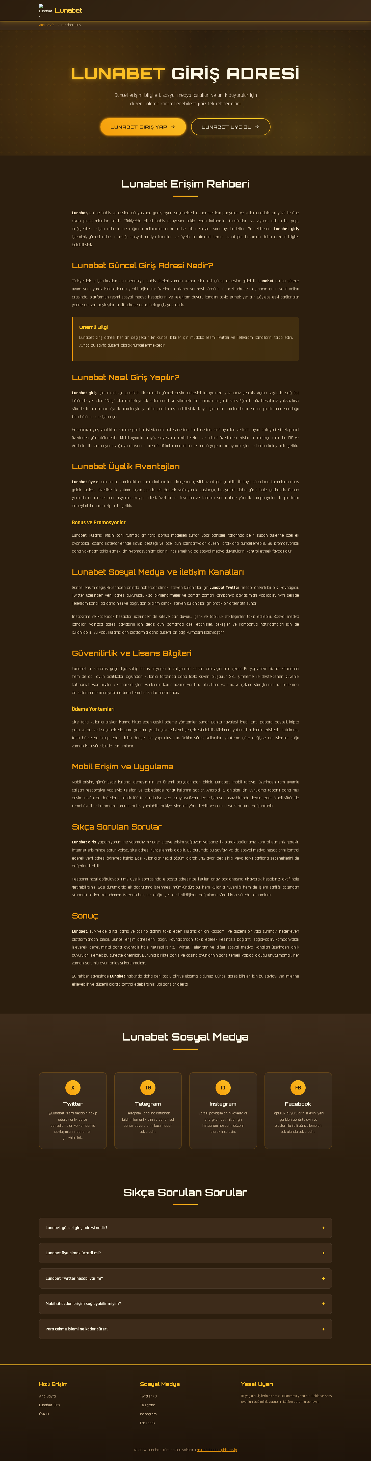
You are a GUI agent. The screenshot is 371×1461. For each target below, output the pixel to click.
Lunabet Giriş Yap (139, 127)
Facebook (147, 1423)
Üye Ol (44, 1414)
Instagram (148, 1414)
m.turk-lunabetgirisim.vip (217, 1450)
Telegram (147, 1405)
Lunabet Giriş (49, 1405)
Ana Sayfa (47, 1396)
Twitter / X (148, 1396)
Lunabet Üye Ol (226, 127)
